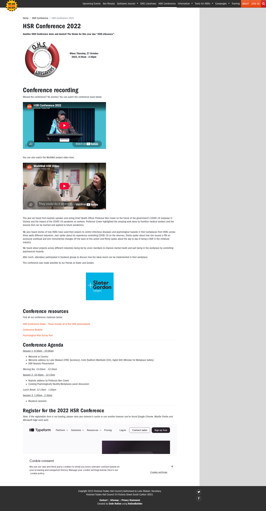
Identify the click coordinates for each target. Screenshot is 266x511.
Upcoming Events (92, 3)
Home (26, 18)
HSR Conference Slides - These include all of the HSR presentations (56, 324)
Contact (103, 500)
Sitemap (114, 500)
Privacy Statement (131, 500)
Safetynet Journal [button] (126, 3)
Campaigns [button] (221, 3)
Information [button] (184, 3)
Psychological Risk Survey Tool (38, 335)
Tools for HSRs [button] (203, 3)
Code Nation (115, 503)
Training (236, 3)
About (245, 3)
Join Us (255, 3)
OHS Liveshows (148, 3)
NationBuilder (135, 503)
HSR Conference (167, 3)
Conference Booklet (32, 329)
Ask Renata (109, 3)
